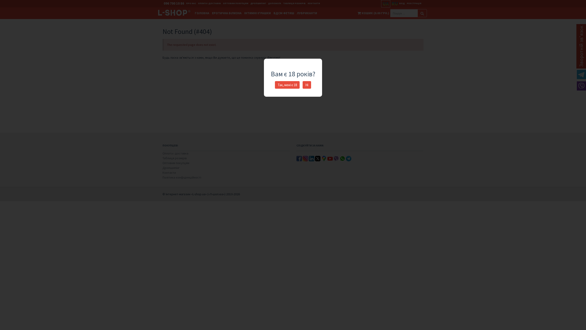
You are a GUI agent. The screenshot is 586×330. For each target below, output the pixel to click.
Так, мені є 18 (287, 85)
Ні (306, 85)
